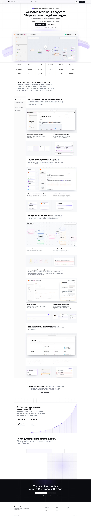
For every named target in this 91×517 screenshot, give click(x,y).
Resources (24, 1)
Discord (68, 504)
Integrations (31, 1)
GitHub (68, 503)
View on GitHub (52, 488)
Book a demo (82, 1)
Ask (69, 280)
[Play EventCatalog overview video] (45, 47)
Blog (56, 504)
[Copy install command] (55, 27)
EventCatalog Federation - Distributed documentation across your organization (45, 8)
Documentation (47, 503)
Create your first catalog (40, 24)
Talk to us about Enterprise (49, 491)
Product (19, 1)
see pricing (57, 491)
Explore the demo (51, 24)
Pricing (36, 1)
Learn (57, 503)
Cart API (41, 181)
